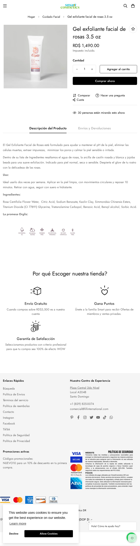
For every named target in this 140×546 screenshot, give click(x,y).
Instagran (8, 418)
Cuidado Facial (51, 17)
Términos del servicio (15, 400)
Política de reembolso (16, 406)
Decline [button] (13, 533)
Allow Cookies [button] (49, 533)
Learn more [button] (17, 523)
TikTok (6, 429)
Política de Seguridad (16, 435)
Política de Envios (14, 394)
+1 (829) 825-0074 (82, 404)
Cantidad (78, 60)
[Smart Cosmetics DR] (70, 6)
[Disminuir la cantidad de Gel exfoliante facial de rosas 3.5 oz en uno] (77, 69)
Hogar (31, 17)
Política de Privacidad (16, 441)
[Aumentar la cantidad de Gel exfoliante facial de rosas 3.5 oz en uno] (92, 69)
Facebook (9, 423)
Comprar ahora (105, 81)
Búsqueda (9, 388)
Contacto (8, 412)
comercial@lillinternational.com (89, 409)
